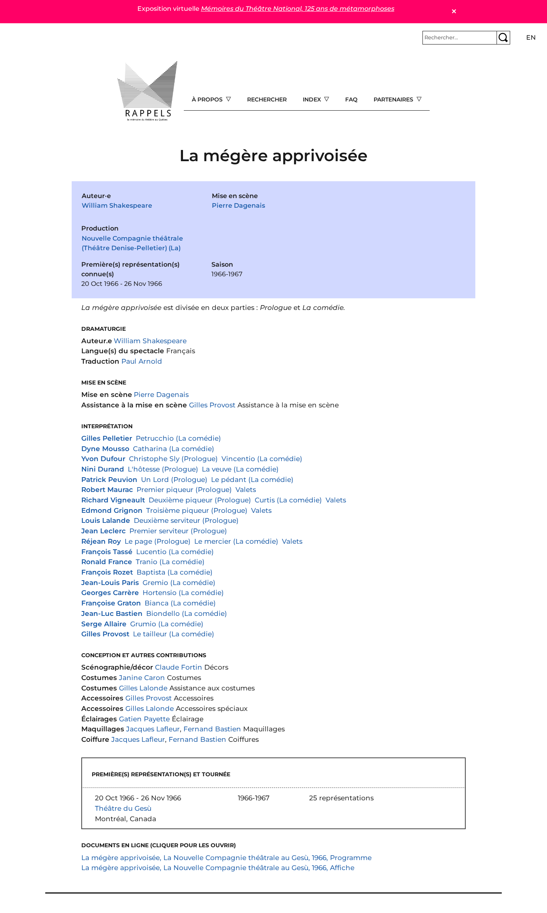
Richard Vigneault (113, 500)
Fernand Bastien (212, 729)
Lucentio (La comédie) (175, 551)
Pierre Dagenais (238, 205)
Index (313, 99)
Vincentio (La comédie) (261, 458)
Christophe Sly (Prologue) (173, 458)
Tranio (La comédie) (170, 561)
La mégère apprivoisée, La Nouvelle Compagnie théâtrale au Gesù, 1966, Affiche (217, 867)
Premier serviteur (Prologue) (178, 530)
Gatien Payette (144, 719)
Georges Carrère (110, 592)
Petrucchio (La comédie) (178, 438)
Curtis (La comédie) (288, 500)
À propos (208, 99)
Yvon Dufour (103, 458)
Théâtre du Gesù (123, 808)
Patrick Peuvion (109, 479)
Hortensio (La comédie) (183, 592)
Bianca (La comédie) (180, 603)
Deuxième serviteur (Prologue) (186, 520)
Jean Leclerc (103, 530)
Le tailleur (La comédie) (173, 634)
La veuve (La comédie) (240, 469)
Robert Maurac (107, 489)
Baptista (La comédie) (175, 572)
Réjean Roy (101, 541)
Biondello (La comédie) (186, 613)
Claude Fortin (178, 667)
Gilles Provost (212, 405)
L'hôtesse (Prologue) (163, 469)
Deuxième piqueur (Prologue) (200, 500)
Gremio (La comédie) (179, 582)
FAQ (351, 99)
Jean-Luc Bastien (112, 613)
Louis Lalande (105, 520)
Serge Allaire (104, 623)
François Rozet (107, 572)
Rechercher (267, 99)
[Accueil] (147, 91)
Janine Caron (142, 677)
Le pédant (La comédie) (252, 479)
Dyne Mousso (105, 448)
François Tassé (107, 551)
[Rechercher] (503, 38)
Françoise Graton (111, 603)
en (531, 37)
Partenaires (394, 99)
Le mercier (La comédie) (236, 541)
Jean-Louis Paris (110, 582)
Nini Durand (102, 469)
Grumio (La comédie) (166, 623)
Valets (245, 489)
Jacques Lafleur (153, 729)
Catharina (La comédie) (173, 448)
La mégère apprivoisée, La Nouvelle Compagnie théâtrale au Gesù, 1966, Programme (226, 857)
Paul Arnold (141, 361)
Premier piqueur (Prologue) (184, 489)
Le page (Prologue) (158, 541)
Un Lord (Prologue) (174, 479)
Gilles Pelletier (106, 438)
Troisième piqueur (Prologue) (196, 510)
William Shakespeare (117, 205)
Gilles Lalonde (143, 688)
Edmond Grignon (112, 510)
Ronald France (106, 561)
